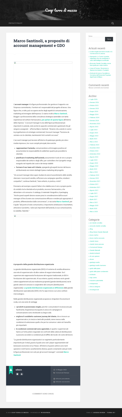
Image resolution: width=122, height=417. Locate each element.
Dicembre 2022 (95, 148)
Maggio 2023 (94, 136)
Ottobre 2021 (94, 184)
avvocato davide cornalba (98, 226)
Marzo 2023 (94, 142)
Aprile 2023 (93, 139)
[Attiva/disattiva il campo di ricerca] (112, 23)
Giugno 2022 (94, 163)
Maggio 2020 (94, 205)
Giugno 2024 (94, 111)
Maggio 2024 (94, 114)
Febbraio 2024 (94, 117)
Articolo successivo (63, 382)
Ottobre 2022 (94, 151)
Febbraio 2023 (94, 145)
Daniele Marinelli (95, 250)
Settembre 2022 (95, 154)
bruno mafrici (94, 235)
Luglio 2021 (94, 193)
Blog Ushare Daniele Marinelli (99, 232)
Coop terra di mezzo (61, 10)
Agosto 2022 (94, 157)
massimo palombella (96, 280)
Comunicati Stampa (62, 373)
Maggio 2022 (94, 166)
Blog (91, 229)
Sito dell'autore (21, 374)
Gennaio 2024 (94, 120)
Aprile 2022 (93, 169)
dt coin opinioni (94, 256)
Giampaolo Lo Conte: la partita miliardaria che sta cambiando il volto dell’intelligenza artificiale (100, 58)
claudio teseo (94, 241)
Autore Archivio (17, 374)
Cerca (90, 36)
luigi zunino (93, 277)
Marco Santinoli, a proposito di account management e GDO (41, 43)
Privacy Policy (15, 23)
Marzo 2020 (94, 211)
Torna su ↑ (111, 412)
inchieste (93, 274)
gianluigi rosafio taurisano (98, 265)
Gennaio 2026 (94, 102)
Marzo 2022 (94, 172)
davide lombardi (95, 253)
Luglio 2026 (94, 99)
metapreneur (94, 283)
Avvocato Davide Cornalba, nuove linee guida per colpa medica (100, 64)
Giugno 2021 (94, 196)
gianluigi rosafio (95, 262)
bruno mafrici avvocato (97, 238)
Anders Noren (99, 412)
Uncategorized (94, 290)
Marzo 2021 (94, 202)
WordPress (45, 412)
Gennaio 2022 (94, 178)
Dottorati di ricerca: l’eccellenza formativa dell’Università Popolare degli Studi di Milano (100, 75)
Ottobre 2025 (94, 105)
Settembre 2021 (95, 187)
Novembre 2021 (95, 181)
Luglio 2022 (94, 160)
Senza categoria (95, 286)
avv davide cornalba (96, 223)
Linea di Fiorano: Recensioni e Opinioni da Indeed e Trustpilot (99, 69)
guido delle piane (95, 268)
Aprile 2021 (93, 199)
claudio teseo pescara (97, 244)
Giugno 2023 (94, 133)
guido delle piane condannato (99, 271)
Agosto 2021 (94, 190)
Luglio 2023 (94, 130)
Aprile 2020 (93, 208)
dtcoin (92, 259)
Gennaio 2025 (94, 108)
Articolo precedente (63, 379)
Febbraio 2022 (94, 175)
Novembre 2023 (95, 123)
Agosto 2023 (94, 127)
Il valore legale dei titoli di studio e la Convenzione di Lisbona (101, 52)
